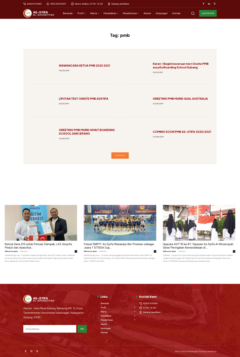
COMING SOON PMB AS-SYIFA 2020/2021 (182, 131)
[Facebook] (203, 4)
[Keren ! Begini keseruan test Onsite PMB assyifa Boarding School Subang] (136, 67)
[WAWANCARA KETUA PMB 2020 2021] (42, 67)
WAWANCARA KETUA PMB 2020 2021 (84, 65)
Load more (119, 155)
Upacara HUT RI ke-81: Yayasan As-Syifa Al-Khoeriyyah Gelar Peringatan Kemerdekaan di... (198, 245)
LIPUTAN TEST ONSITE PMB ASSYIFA (83, 98)
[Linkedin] (209, 4)
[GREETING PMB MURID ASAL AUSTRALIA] (136, 100)
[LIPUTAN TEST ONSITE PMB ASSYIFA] (42, 100)
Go (82, 329)
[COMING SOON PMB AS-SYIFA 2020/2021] (136, 133)
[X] (214, 4)
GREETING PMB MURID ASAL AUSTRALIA (180, 98)
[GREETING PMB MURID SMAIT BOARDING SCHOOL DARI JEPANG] (42, 133)
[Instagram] (31, 351)
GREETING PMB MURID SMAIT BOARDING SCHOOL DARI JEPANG (87, 131)
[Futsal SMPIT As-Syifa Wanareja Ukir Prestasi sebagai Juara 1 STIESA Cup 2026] (120, 223)
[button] (192, 13)
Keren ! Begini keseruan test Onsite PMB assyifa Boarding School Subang (181, 65)
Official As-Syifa (11, 251)
